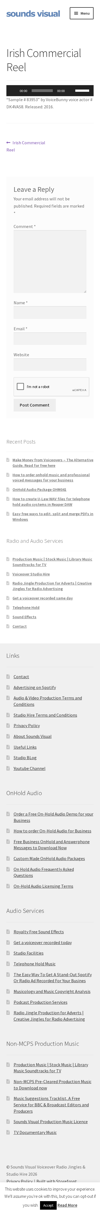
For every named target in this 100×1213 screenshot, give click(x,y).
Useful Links (25, 747)
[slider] (83, 90)
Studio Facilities (29, 953)
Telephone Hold (25, 607)
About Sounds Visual (33, 736)
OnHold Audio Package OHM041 (39, 489)
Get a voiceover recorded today (43, 942)
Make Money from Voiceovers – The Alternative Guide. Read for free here (52, 462)
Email (21, 328)
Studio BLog (25, 757)
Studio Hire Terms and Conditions (45, 715)
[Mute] (71, 90)
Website (21, 354)
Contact (19, 626)
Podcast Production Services (41, 1002)
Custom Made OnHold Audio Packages (49, 858)
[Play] (13, 90)
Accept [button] (48, 1205)
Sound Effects (24, 616)
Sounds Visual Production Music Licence (51, 1121)
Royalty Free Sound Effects (39, 931)
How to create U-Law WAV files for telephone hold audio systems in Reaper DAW (51, 501)
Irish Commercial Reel (26, 146)
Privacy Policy (27, 725)
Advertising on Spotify (35, 687)
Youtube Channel (30, 768)
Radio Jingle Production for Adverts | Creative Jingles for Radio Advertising (52, 586)
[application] (50, 90)
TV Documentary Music (35, 1132)
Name (21, 302)
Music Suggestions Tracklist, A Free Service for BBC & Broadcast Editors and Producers (51, 1105)
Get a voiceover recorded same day (42, 598)
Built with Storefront (56, 1181)
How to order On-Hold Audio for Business (52, 831)
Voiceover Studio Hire (31, 574)
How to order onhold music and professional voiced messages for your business (51, 477)
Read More (67, 1205)
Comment (25, 226)
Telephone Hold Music (35, 963)
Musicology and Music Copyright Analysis (52, 991)
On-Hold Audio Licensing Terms (43, 886)
